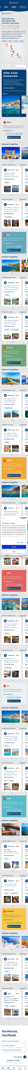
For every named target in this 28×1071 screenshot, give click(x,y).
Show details (20, 542)
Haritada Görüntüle (14, 137)
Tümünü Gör (23, 164)
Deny (14, 551)
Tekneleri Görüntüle (13, 1060)
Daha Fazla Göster (8, 88)
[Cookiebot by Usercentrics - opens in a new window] (20, 518)
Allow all (14, 547)
